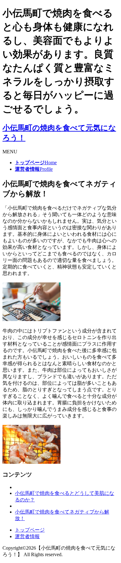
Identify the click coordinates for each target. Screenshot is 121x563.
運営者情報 (27, 536)
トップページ (30, 530)
